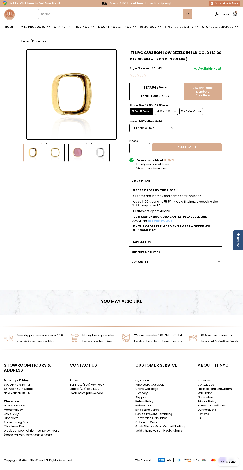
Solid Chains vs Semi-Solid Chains (159, 430)
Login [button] (225, 14)
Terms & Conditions (212, 405)
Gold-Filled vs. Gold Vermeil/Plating (160, 426)
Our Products (207, 410)
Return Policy (144, 401)
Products (38, 41)
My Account (143, 380)
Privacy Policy (207, 401)
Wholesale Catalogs (149, 385)
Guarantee (205, 397)
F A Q (201, 418)
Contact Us (206, 385)
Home (25, 41)
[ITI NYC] (9, 14)
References (143, 405)
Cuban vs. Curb (146, 422)
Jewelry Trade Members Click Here (203, 91)
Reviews (203, 414)
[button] (236, 14)
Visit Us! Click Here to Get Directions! (34, 3)
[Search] (187, 14)
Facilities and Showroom (215, 389)
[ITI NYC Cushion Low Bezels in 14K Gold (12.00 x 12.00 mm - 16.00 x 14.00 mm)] (32, 152)
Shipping (141, 397)
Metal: (146, 121)
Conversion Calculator (151, 418)
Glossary (141, 393)
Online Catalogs (146, 389)
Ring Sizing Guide (147, 410)
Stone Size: (149, 105)
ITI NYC (33, 460)
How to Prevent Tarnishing (153, 414)
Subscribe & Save (226, 3)
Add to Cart (187, 147)
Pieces (133, 140)
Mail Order (205, 393)
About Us (204, 380)
